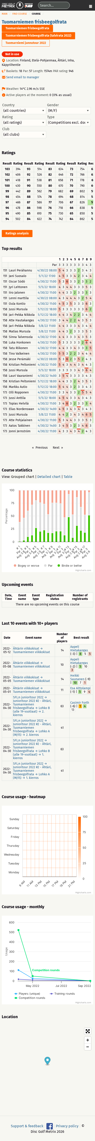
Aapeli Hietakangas (79, 648)
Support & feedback (27, 1126)
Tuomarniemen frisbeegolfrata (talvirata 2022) (38, 35)
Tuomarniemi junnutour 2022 (26, 43)
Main (5, 13)
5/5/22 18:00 (47, 287)
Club (6, 129)
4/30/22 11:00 (47, 281)
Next (56, 448)
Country (8, 105)
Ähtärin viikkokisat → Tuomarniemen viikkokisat (31, 650)
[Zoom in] (87, 1040)
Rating (7, 117)
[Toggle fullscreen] (87, 1031)
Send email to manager (22, 77)
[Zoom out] (87, 1046)
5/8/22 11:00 (47, 326)
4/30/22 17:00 (47, 320)
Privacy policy (67, 1126)
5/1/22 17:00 (47, 276)
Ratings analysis (17, 233)
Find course (19, 13)
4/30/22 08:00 (47, 270)
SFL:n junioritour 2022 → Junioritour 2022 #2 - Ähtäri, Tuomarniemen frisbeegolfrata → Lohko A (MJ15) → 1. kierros (32, 771)
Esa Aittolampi (80, 688)
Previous (42, 448)
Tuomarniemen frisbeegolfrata (34, 22)
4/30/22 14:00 (47, 376)
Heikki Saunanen (77, 677)
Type (51, 117)
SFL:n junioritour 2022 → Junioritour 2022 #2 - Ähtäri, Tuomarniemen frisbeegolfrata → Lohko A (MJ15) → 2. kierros (32, 728)
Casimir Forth (79, 703)
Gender (53, 105)
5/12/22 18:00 (47, 309)
